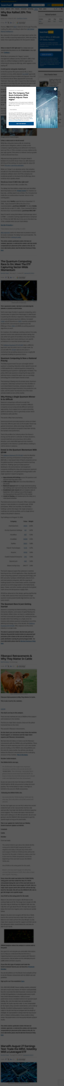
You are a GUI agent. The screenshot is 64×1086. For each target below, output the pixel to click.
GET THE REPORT (21, 123)
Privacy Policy (17, 120)
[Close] (55, 89)
